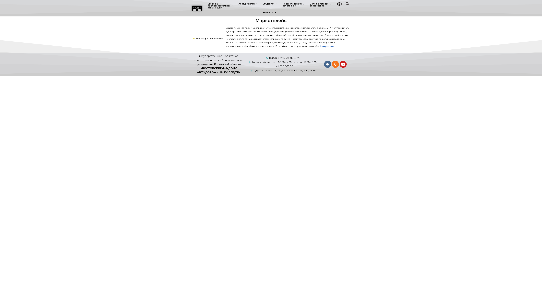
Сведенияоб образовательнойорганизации (218, 6)
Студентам (269, 4)
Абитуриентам (247, 4)
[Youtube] (343, 64)
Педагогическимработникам (292, 5)
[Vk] (327, 64)
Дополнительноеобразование (319, 5)
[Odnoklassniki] (335, 64)
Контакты (268, 12)
